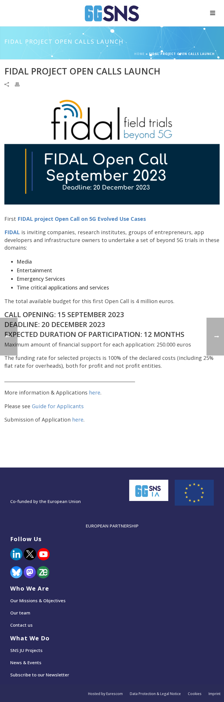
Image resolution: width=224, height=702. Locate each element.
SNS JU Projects (26, 650)
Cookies (195, 694)
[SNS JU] (112, 13)
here (94, 392)
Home (139, 54)
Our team (20, 613)
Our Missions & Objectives (38, 600)
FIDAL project (35, 218)
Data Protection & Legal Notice (155, 694)
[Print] (20, 84)
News (16, 662)
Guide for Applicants (58, 406)
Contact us (21, 625)
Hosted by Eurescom (105, 694)
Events (34, 662)
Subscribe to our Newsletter (39, 675)
